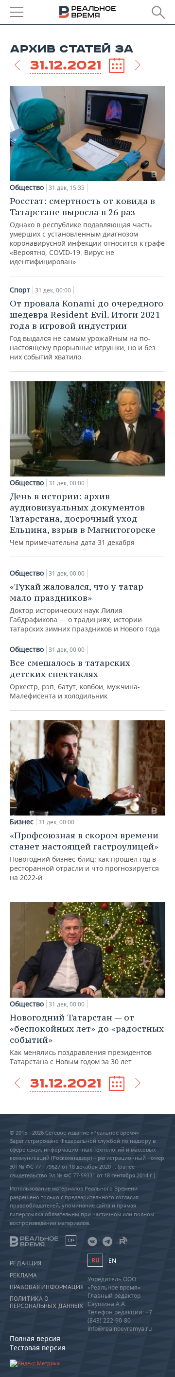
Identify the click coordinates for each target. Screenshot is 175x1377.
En (112, 1261)
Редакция (25, 1263)
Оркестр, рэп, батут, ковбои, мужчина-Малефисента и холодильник (75, 678)
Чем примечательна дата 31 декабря (83, 519)
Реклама (23, 1275)
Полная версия (35, 1338)
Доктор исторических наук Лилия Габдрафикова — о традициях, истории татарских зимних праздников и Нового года (85, 607)
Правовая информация (47, 1287)
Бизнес (22, 822)
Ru (95, 1260)
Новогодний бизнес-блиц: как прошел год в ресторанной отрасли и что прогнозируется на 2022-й (84, 856)
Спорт (20, 290)
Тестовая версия (38, 1347)
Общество (27, 187)
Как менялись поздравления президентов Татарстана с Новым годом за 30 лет (87, 1039)
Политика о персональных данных (46, 1302)
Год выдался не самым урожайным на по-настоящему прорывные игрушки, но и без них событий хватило (86, 329)
